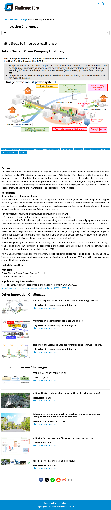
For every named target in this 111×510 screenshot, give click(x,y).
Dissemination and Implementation (16, 149)
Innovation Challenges (18, 19)
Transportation (102, 149)
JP (98, 3)
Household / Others (10, 153)
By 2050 (22, 153)
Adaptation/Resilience (51, 149)
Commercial (89, 149)
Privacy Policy (60, 502)
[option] (55, 97)
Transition (36, 149)
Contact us (48, 502)
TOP (6, 19)
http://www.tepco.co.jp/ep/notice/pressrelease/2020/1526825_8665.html (36, 288)
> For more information (44, 307)
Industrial (78, 149)
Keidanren (52, 506)
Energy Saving (67, 149)
